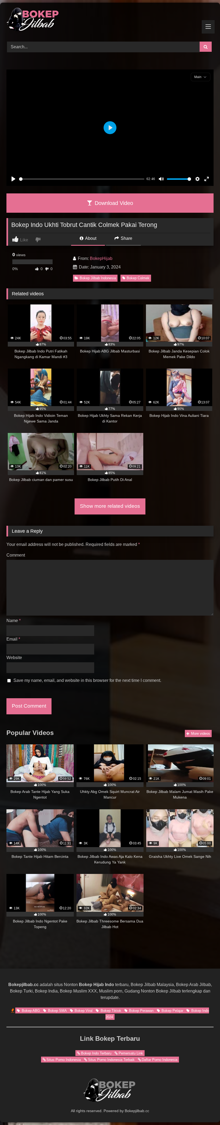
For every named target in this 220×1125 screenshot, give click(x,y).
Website (14, 657)
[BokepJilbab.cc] (110, 20)
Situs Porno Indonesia (63, 1060)
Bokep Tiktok (110, 1011)
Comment (15, 555)
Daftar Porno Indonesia (159, 1060)
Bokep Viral (83, 1011)
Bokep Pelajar (171, 1011)
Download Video (113, 203)
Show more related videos (110, 506)
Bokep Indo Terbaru (96, 1053)
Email (13, 639)
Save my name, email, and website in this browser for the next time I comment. (87, 680)
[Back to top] (203, 1109)
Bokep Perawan (140, 1011)
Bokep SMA (57, 1011)
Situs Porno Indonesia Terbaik (111, 1060)
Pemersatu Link (131, 1053)
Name (13, 620)
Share (126, 238)
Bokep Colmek (138, 278)
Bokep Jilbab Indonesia (98, 278)
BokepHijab (101, 258)
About (90, 238)
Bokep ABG (30, 1011)
